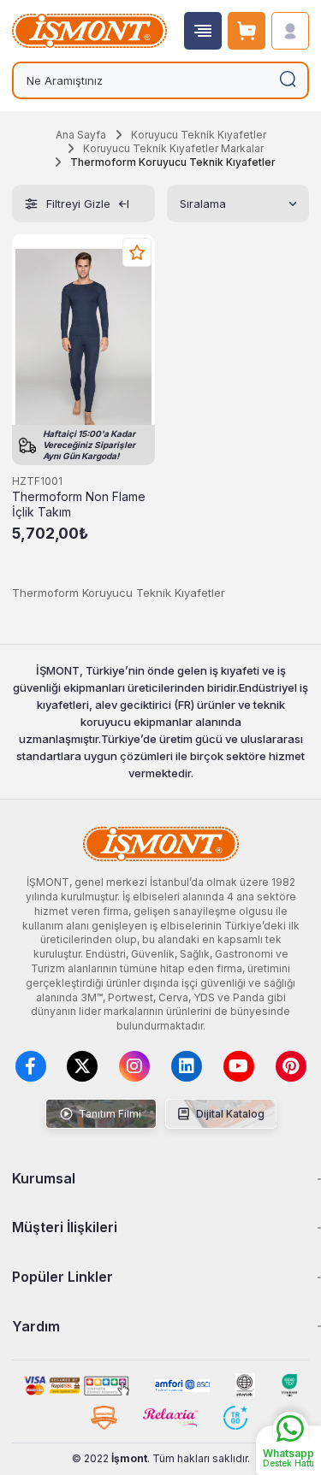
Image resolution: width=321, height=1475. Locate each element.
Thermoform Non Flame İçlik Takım (79, 504)
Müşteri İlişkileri (64, 1227)
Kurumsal (43, 1178)
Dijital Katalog (229, 1113)
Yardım (36, 1326)
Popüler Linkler (62, 1276)
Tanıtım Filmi (108, 1113)
